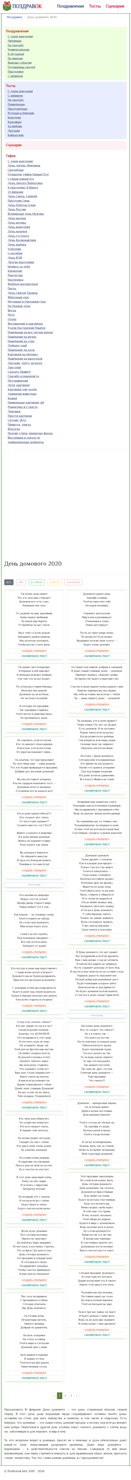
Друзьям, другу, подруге (25, 363)
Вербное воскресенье (23, 284)
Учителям (14, 249)
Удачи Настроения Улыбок (26, 328)
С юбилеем (15, 76)
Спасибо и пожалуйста (23, 376)
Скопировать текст (34, 656)
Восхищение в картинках (25, 323)
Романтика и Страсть (23, 407)
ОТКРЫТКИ (73, 582)
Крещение (15, 271)
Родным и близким (21, 113)
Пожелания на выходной (25, 358)
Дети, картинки (19, 385)
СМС (21, 582)
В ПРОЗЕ (55, 582)
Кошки (12, 398)
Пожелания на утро (21, 341)
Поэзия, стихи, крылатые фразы (30, 433)
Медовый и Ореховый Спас (27, 301)
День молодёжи (19, 227)
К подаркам (16, 54)
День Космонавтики (22, 240)
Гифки (11, 156)
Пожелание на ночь (21, 350)
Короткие (14, 117)
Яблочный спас (18, 297)
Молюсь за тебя (19, 266)
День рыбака (17, 244)
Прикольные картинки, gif (26, 402)
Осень (12, 319)
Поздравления (70, 6)
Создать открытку (34, 651)
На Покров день (19, 306)
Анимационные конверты (26, 442)
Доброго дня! (17, 345)
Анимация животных (22, 393)
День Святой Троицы (23, 293)
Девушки (14, 411)
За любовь (15, 126)
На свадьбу (16, 45)
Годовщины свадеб (21, 67)
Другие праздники (21, 262)
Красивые (14, 122)
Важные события (20, 62)
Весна (12, 310)
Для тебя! (14, 367)
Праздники (15, 71)
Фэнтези (14, 429)
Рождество (15, 275)
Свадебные (16, 170)
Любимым (14, 41)
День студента (18, 236)
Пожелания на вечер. (22, 336)
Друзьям (14, 130)
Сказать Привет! (19, 371)
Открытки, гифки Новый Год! (28, 174)
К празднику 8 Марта (23, 187)
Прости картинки (20, 416)
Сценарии (115, 6)
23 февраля (15, 192)
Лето (11, 314)
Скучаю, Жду (17, 420)
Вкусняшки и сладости (24, 437)
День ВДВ (15, 257)
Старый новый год (21, 178)
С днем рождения (20, 36)
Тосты (95, 6)
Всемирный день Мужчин (26, 214)
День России (17, 209)
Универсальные (19, 49)
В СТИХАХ (37, 582)
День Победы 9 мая (21, 205)
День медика (17, 222)
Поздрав (27, 6)
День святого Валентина (25, 183)
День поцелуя (17, 231)
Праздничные (17, 108)
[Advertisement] (29, 504)
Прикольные (16, 104)
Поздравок (14, 17)
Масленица (15, 279)
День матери (17, 218)
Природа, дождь (19, 424)
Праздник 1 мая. (19, 200)
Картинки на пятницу (23, 354)
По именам (15, 58)
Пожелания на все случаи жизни (30, 332)
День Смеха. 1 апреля (22, 196)
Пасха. (12, 288)
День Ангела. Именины (24, 165)
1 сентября (15, 253)
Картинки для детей (22, 389)
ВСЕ (8, 582)
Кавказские (16, 135)
